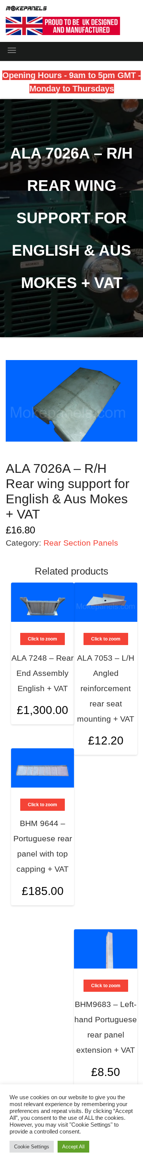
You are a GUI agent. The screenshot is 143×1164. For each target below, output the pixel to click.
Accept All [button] (73, 1147)
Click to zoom (106, 639)
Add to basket (122, 701)
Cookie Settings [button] (31, 1147)
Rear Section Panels (80, 542)
